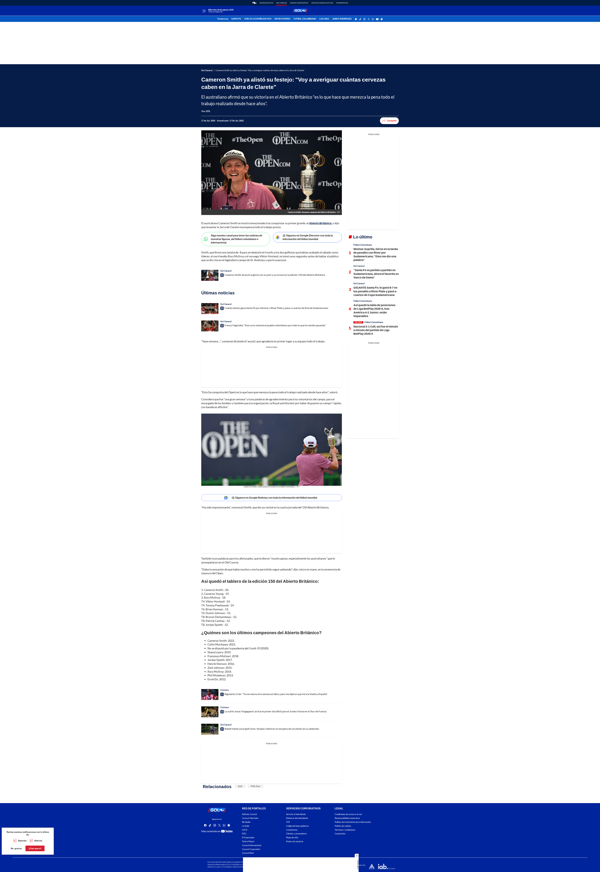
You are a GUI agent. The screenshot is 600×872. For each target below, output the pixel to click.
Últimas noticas (266, 3)
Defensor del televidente (297, 818)
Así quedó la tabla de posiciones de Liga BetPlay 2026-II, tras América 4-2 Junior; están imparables (374, 310)
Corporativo (340, 834)
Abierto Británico (320, 223)
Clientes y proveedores (296, 834)
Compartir (392, 120)
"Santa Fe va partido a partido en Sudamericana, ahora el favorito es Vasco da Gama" (376, 273)
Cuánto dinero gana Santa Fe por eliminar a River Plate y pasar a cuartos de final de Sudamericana (276, 307)
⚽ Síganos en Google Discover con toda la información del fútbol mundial (307, 237)
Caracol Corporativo (251, 849)
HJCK (244, 830)
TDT (288, 822)
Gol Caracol (281, 3)
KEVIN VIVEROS (282, 19)
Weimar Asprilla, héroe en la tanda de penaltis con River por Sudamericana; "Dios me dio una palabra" (375, 254)
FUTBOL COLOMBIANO (305, 19)
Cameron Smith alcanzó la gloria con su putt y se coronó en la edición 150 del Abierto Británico (275, 274)
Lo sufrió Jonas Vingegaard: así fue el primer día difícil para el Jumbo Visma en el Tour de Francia (275, 711)
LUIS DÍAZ (324, 19)
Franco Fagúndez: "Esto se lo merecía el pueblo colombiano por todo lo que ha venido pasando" (275, 325)
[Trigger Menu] (204, 10)
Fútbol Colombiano (362, 245)
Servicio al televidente (296, 814)
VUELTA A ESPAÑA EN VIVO (257, 19)
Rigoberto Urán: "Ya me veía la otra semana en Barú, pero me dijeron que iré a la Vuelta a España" (276, 693)
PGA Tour (255, 786)
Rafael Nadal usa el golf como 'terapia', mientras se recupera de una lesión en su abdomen (272, 728)
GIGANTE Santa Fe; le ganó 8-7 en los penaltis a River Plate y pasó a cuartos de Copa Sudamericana (375, 291)
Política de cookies (343, 826)
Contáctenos (292, 830)
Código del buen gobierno (297, 826)
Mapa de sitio (292, 838)
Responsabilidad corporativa (347, 818)
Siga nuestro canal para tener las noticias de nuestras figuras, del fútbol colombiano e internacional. (236, 239)
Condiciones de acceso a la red (348, 814)
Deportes (22, 840)
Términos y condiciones (345, 830)
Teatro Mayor (248, 841)
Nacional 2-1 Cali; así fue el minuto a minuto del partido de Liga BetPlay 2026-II (375, 330)
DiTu (244, 834)
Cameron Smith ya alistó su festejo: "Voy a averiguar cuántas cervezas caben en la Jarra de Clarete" (260, 70)
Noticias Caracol (249, 814)
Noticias (38, 840)
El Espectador (248, 838)
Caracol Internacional (251, 845)
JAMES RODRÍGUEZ (342, 19)
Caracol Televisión (250, 818)
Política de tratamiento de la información (353, 822)
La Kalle (245, 826)
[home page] (254, 3)
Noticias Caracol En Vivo (322, 3)
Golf (240, 786)
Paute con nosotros (294, 841)
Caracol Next (248, 853)
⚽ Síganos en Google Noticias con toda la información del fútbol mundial (274, 497)
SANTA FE (236, 19)
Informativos (342, 3)
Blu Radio (246, 822)
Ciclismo (224, 690)
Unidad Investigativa (299, 3)
